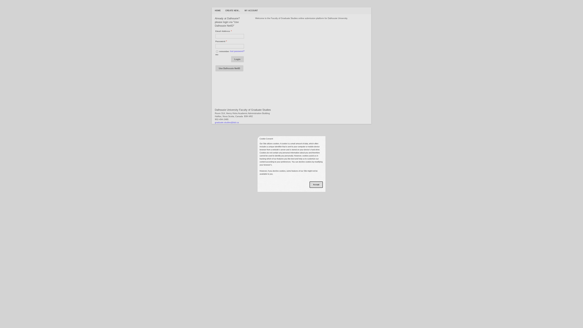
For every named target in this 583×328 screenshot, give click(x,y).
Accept (316, 185)
